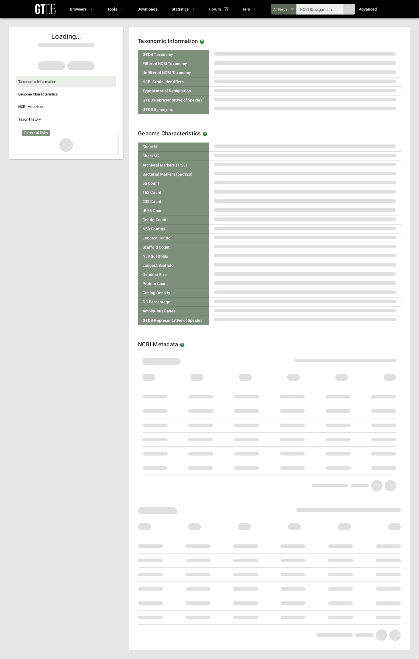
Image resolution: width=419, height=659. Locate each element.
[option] (66, 82)
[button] (81, 9)
